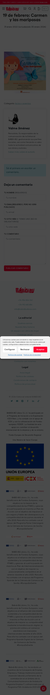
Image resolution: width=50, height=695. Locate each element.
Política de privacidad (32, 355)
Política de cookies (15, 355)
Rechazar (25, 349)
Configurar (9, 349)
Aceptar (40, 349)
